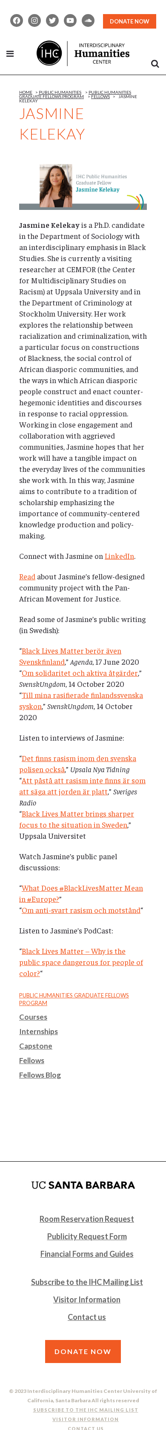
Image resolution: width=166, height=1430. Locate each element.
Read (27, 576)
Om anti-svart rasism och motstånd (81, 910)
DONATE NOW (129, 21)
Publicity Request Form (87, 1236)
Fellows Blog (40, 1074)
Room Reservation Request (87, 1219)
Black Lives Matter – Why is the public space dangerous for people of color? (81, 962)
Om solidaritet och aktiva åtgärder (80, 672)
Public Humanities (60, 92)
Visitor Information (86, 1299)
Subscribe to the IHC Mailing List (87, 1282)
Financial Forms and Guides (87, 1254)
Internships (38, 1031)
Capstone (35, 1045)
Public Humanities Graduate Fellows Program (75, 94)
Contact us (87, 1317)
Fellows (100, 96)
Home (25, 92)
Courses (33, 1016)
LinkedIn (119, 556)
